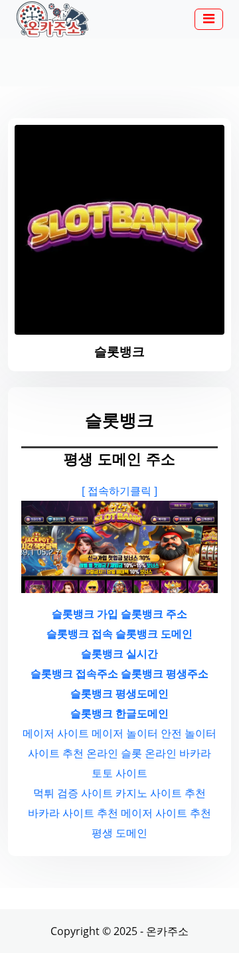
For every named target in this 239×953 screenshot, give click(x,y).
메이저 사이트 (56, 733)
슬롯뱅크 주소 (154, 613)
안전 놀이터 (188, 733)
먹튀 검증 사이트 (73, 793)
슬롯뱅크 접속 (79, 633)
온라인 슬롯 (114, 753)
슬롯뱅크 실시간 (119, 653)
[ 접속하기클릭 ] (119, 490)
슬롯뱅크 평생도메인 (119, 693)
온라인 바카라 (178, 753)
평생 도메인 (119, 832)
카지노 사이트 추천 (161, 793)
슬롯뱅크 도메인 (154, 633)
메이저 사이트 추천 (166, 813)
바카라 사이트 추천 (73, 813)
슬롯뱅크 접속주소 (74, 673)
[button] (208, 20)
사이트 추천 (56, 753)
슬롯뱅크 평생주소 (164, 673)
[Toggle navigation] (209, 19)
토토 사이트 (119, 773)
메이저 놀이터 (125, 733)
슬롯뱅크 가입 (85, 613)
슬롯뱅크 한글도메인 (119, 713)
